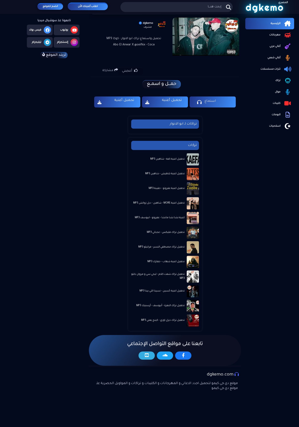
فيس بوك (35, 30)
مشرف (148, 27)
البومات (276, 114)
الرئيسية (275, 23)
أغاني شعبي (273, 57)
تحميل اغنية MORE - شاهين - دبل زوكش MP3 (159, 203)
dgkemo (148, 23)
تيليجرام (36, 42)
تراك (277, 80)
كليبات (276, 103)
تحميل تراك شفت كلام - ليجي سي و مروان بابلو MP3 (158, 276)
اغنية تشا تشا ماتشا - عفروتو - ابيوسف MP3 (160, 217)
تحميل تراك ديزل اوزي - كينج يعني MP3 (163, 320)
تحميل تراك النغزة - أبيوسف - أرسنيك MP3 (160, 305)
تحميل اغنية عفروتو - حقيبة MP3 (167, 188)
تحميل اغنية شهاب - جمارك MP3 (166, 261)
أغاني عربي (275, 46)
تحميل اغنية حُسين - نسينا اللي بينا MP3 (162, 291)
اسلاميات (274, 126)
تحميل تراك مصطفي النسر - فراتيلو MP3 (161, 247)
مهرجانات (274, 35)
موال (277, 92)
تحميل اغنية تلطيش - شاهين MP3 (165, 173)
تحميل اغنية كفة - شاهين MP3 (167, 159)
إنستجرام (62, 42)
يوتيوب (64, 30)
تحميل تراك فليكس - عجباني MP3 (166, 232)
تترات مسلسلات (270, 69)
